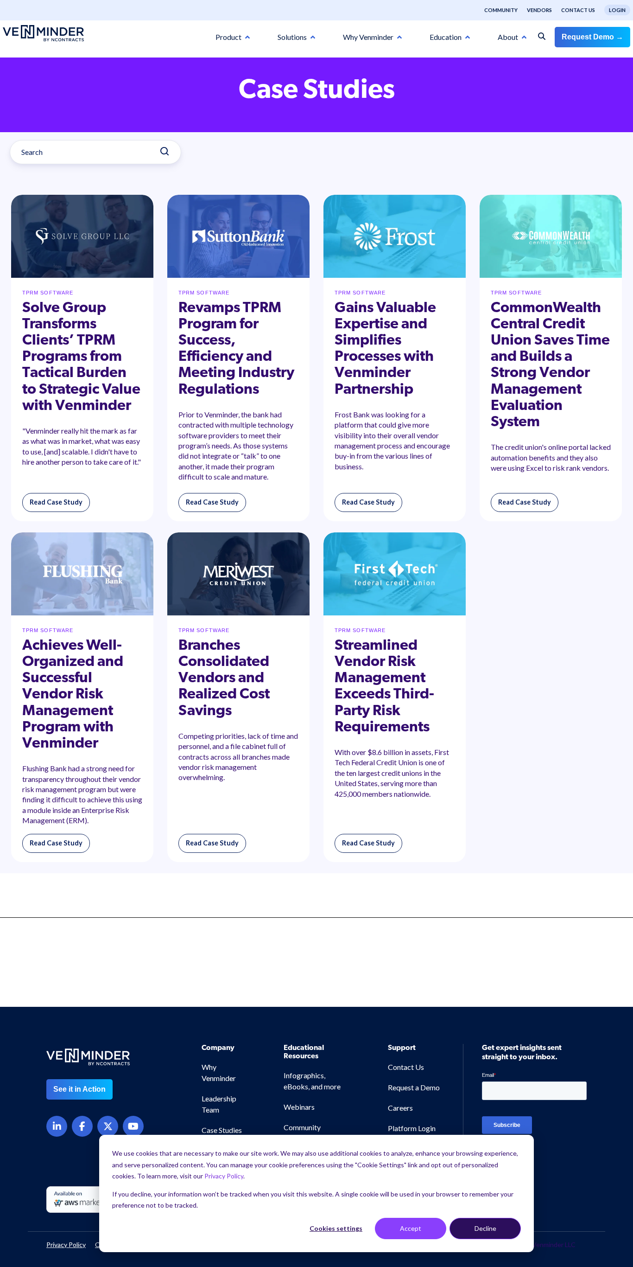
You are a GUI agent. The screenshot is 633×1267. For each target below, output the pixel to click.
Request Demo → (592, 37)
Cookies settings (336, 1228)
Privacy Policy (223, 1176)
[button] (591, 1189)
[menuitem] (496, 10)
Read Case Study (56, 502)
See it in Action (79, 1089)
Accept (410, 1228)
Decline (485, 1228)
